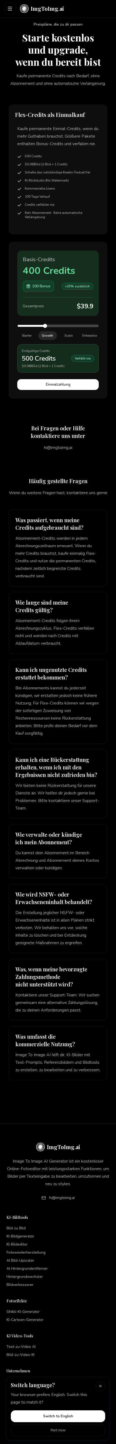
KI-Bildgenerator (20, 1236)
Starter (27, 335)
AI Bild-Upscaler (20, 1260)
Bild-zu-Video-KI (20, 1354)
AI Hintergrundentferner (27, 1268)
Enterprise (89, 335)
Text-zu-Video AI (21, 1346)
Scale (68, 335)
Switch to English (58, 1416)
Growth (47, 335)
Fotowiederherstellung (26, 1252)
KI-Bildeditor (17, 1244)
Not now (58, 1430)
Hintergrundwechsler (24, 1276)
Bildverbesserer (19, 1284)
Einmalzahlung (58, 384)
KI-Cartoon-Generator (24, 1319)
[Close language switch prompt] (100, 1386)
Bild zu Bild (16, 1228)
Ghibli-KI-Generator (23, 1311)
